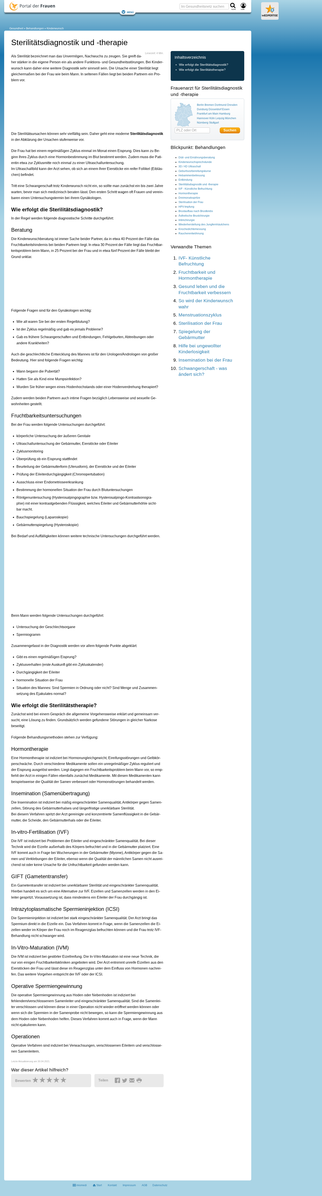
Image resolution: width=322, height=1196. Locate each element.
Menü (130, 12)
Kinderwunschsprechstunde (195, 162)
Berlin (200, 104)
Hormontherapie (188, 193)
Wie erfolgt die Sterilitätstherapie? (202, 69)
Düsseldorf (215, 109)
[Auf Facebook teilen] (118, 1080)
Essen (226, 109)
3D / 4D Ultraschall (190, 166)
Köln (212, 118)
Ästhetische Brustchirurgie (194, 215)
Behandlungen (35, 28)
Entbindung (185, 179)
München (230, 118)
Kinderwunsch (55, 28)
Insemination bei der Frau (205, 359)
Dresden (232, 104)
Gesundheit (16, 28)
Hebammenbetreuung (192, 175)
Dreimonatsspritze (189, 197)
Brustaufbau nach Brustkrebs (196, 211)
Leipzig (220, 118)
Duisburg (202, 109)
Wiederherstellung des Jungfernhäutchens (204, 224)
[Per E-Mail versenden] (132, 1080)
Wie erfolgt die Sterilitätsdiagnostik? (203, 64)
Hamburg (224, 113)
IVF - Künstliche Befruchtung (195, 188)
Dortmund (220, 104)
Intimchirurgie (187, 220)
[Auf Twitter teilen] (125, 1080)
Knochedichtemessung (192, 229)
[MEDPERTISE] (270, 17)
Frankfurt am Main (207, 113)
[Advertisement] (79, 105)
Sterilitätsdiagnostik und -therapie (198, 184)
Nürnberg (202, 122)
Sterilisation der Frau (191, 202)
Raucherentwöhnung (191, 233)
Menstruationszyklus (200, 314)
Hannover (203, 118)
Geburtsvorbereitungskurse (195, 171)
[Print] (139, 1080)
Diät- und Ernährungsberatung (197, 157)
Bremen (209, 104)
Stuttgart (214, 122)
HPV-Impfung (186, 206)
